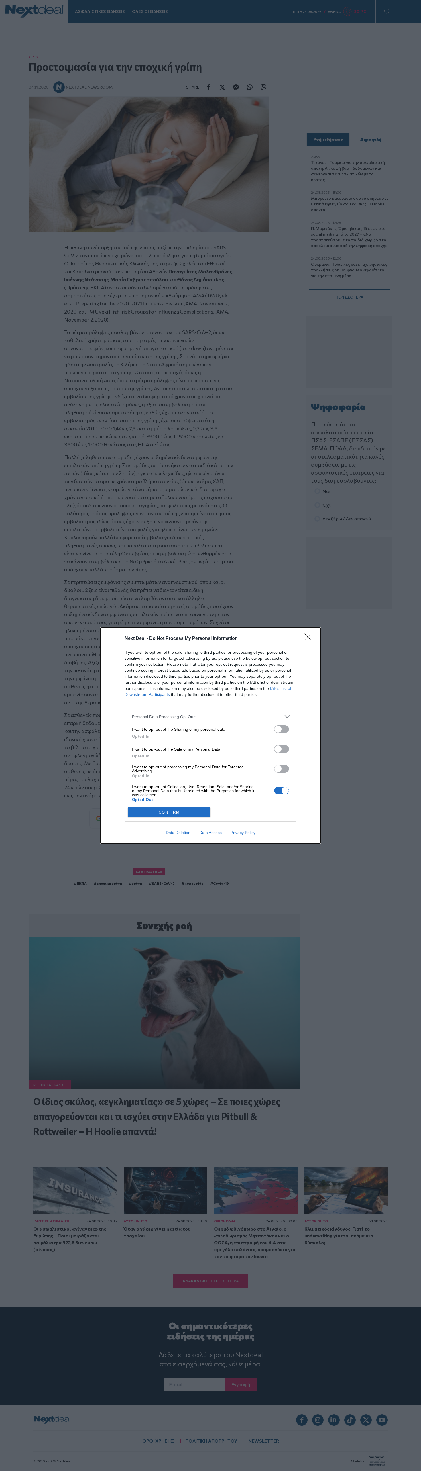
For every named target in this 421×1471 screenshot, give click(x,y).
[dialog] (210, 735)
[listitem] (210, 717)
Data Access (210, 832)
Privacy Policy (243, 832)
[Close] (309, 638)
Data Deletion (178, 832)
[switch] (281, 729)
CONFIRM (169, 812)
